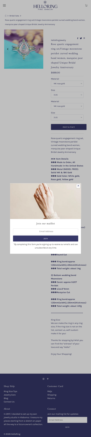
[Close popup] (78, 186)
